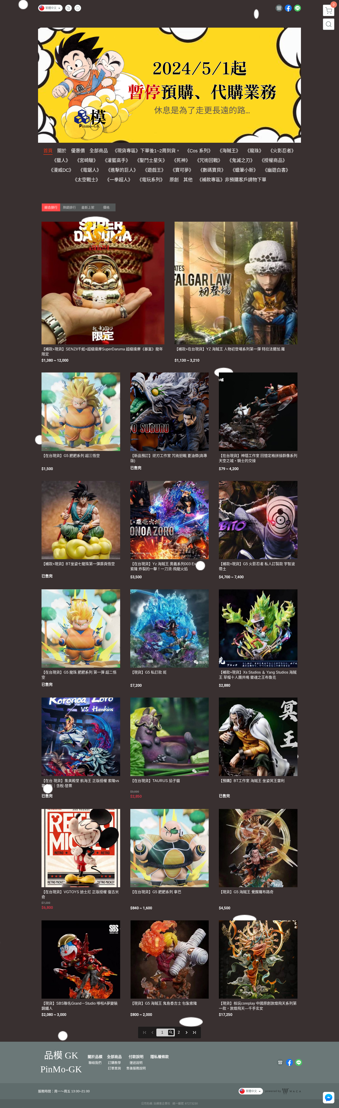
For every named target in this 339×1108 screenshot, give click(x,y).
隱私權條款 (159, 1057)
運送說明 (136, 1062)
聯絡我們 (95, 1062)
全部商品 (114, 1057)
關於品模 (95, 1057)
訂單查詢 (114, 1068)
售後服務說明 (136, 1068)
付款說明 (136, 1057)
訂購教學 (114, 1062)
